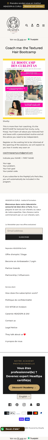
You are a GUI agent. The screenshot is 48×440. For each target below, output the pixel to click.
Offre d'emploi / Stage (16, 254)
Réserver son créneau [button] (33, 6)
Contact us (10, 320)
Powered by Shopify (36, 428)
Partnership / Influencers (17, 275)
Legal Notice (11, 327)
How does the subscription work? (21, 293)
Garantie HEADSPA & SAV (17, 314)
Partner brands (12, 268)
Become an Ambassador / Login (20, 261)
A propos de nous (13, 341)
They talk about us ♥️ (15, 334)
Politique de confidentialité (18, 300)
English (23, 396)
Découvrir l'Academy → (24, 387)
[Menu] (43, 25)
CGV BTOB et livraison (16, 307)
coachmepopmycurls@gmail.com (18, 153)
